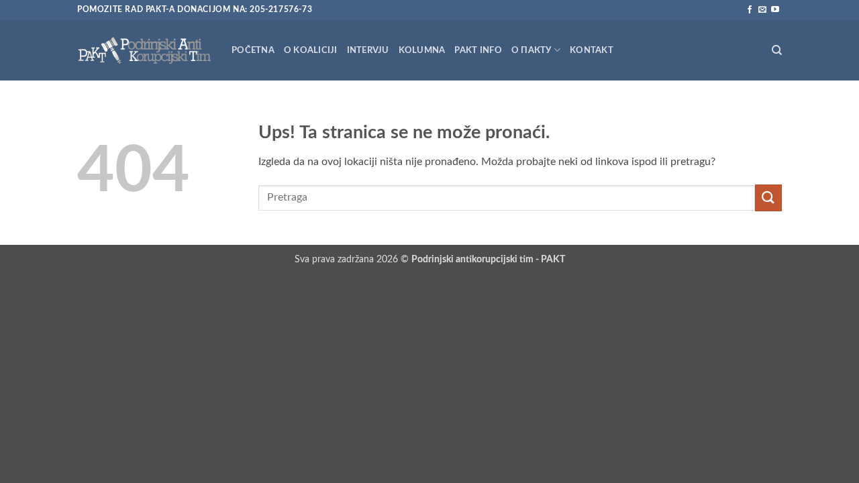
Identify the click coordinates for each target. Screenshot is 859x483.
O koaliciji (311, 50)
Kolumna (422, 50)
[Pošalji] (768, 197)
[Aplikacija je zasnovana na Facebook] (750, 10)
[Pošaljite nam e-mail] (762, 10)
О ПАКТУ (531, 50)
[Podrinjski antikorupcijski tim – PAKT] (144, 50)
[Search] (777, 50)
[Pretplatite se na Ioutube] (775, 10)
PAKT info (477, 50)
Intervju (368, 50)
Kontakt (591, 50)
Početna (253, 50)
